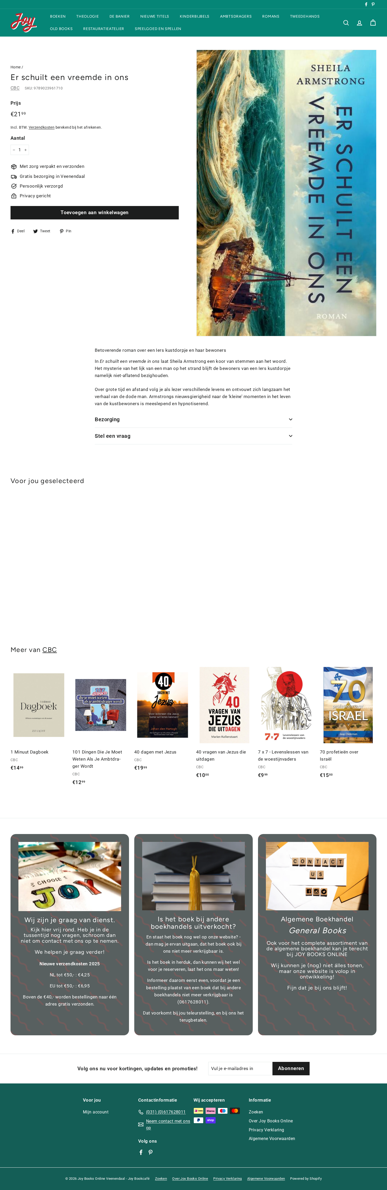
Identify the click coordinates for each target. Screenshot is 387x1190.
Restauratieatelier (103, 29)
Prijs (16, 103)
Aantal (18, 138)
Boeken (58, 16)
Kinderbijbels (195, 16)
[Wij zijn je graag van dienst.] (69, 876)
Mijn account (95, 1111)
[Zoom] (286, 193)
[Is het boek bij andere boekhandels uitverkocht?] (193, 876)
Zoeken (256, 1111)
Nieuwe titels (154, 16)
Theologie (87, 16)
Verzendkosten (42, 127)
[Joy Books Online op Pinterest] (150, 1152)
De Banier (120, 16)
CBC (15, 88)
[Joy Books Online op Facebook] (141, 1152)
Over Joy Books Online (271, 1120)
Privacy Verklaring (266, 1129)
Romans (270, 16)
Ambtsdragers (236, 16)
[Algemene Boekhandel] (317, 876)
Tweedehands (305, 16)
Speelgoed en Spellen (158, 29)
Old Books (61, 29)
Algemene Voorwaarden (272, 1138)
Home (16, 67)
